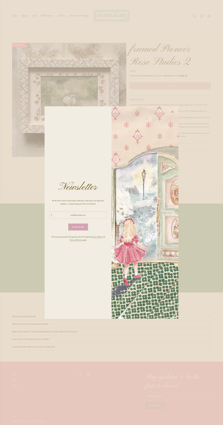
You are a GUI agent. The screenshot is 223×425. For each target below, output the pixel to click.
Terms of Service (75, 240)
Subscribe (78, 227)
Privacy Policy (96, 236)
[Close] (172, 111)
